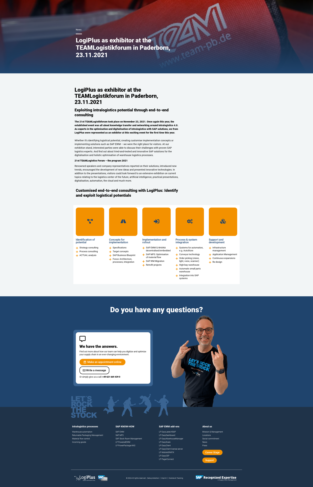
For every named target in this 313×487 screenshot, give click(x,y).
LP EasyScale (164, 442)
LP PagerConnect (166, 459)
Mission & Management (212, 432)
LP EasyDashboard (167, 435)
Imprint (164, 478)
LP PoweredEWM (123, 442)
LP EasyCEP (164, 456)
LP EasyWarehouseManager (171, 438)
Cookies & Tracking (176, 478)
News (204, 442)
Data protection (153, 478)
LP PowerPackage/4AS (125, 445)
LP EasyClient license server (171, 449)
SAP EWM (120, 432)
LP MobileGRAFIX (166, 452)
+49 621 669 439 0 (111, 377)
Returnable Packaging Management (87, 435)
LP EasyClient (165, 445)
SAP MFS (119, 435)
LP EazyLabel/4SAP (167, 432)
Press (204, 445)
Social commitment (210, 438)
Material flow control (81, 438)
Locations (206, 435)
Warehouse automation (82, 432)
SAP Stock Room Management (129, 438)
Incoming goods (79, 442)
